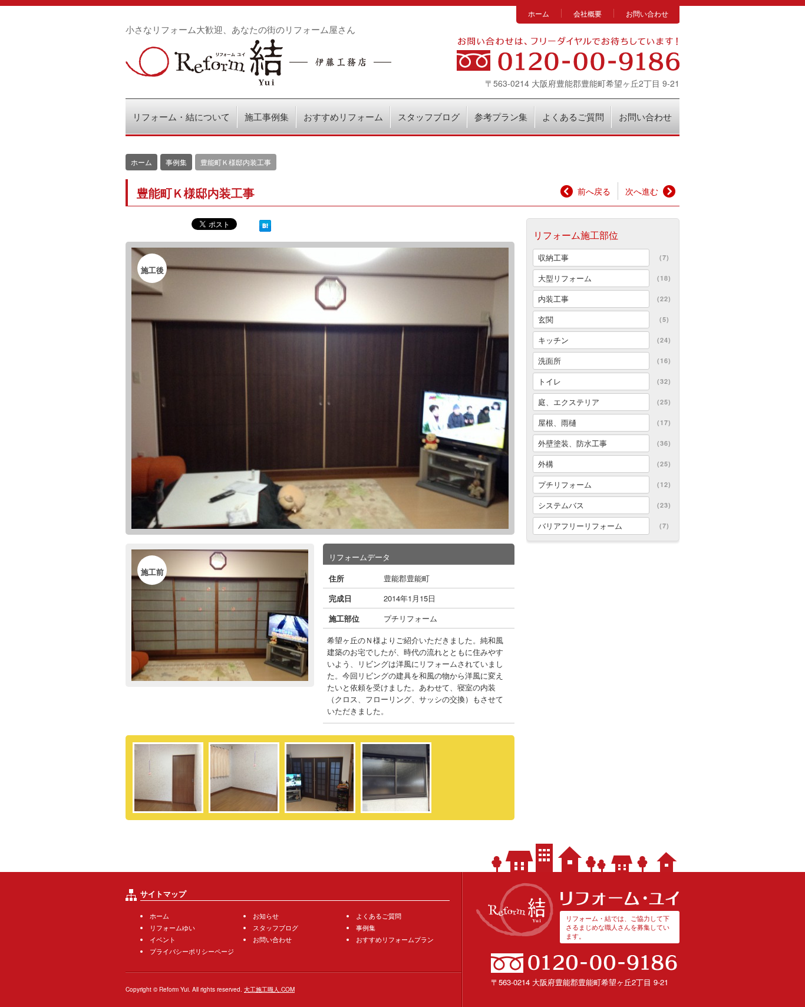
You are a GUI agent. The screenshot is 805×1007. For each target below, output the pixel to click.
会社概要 (587, 13)
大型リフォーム (565, 278)
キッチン (553, 339)
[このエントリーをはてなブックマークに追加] (265, 225)
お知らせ (266, 915)
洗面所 (549, 360)
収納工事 (553, 257)
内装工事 (553, 298)
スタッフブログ (429, 116)
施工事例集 (267, 116)
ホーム (538, 13)
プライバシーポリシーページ (192, 951)
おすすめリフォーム (343, 116)
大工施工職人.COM (269, 989)
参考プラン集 (500, 116)
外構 (545, 463)
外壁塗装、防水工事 (572, 443)
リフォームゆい (172, 927)
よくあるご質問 (573, 116)
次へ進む (641, 191)
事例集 (176, 162)
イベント (163, 939)
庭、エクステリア (568, 401)
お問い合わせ (647, 13)
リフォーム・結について (181, 116)
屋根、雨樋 (557, 422)
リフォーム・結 (258, 62)
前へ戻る (594, 191)
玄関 (545, 319)
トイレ (549, 381)
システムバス (561, 505)
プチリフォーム (410, 618)
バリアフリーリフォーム (580, 525)
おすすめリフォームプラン (395, 939)
